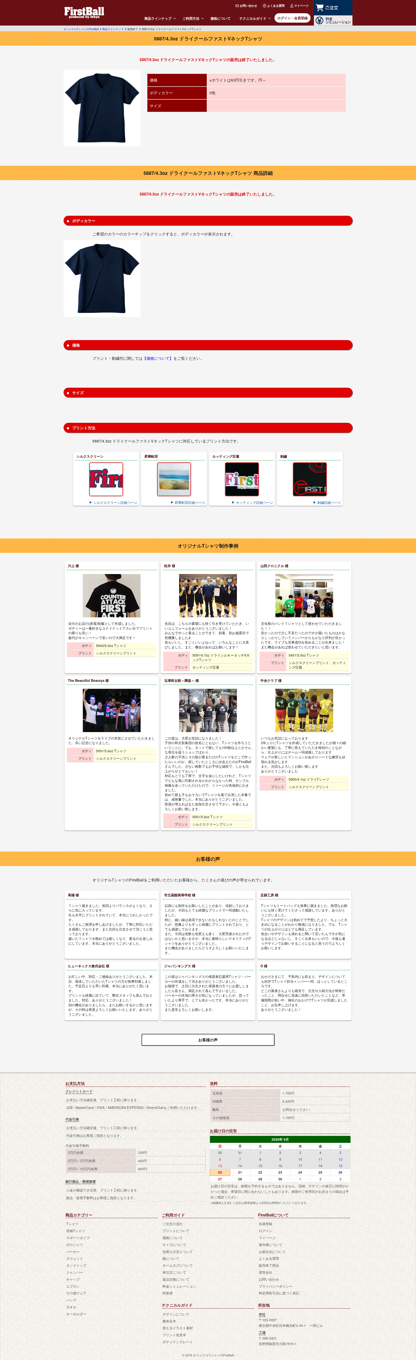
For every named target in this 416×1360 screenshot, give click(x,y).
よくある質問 (276, 5)
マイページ (301, 5)
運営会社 (265, 1272)
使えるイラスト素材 (177, 1327)
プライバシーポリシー (275, 1286)
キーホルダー (76, 1313)
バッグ (71, 1299)
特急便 (167, 1292)
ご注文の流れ (172, 1223)
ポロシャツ (74, 1244)
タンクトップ (76, 1265)
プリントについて (175, 1230)
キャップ (73, 1279)
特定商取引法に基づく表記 (279, 1292)
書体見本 (169, 1320)
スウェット (74, 1258)
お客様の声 (208, 1040)
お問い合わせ (248, 5)
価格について (220, 18)
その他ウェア (76, 1292)
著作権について (270, 1244)
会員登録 (265, 1223)
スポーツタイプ (78, 1237)
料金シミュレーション (179, 1286)
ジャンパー (74, 1272)
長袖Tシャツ (75, 1230)
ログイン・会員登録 (292, 17)
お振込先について (272, 1251)
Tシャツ (72, 1223)
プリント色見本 (174, 1334)
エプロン (73, 1286)
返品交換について (175, 1279)
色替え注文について (177, 1251)
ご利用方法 (190, 18)
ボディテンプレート (177, 1341)
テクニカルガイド (252, 18)
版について (170, 1258)
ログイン (265, 1230)
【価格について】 (158, 358)
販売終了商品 (269, 1265)
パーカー (73, 1251)
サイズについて (174, 1244)
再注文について (174, 1272)
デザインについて (175, 1313)
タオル (71, 1306)
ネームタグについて (177, 1265)
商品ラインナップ (157, 18)
